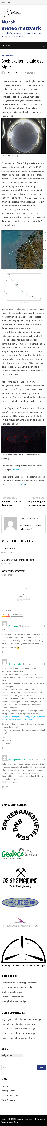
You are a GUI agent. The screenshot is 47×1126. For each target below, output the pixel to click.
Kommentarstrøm (10, 1095)
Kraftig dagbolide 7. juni (12, 991)
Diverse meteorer (10, 548)
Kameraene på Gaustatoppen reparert (19, 982)
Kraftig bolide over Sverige (13, 1001)
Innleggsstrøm (8, 1090)
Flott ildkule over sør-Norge (28, 1019)
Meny (8, 45)
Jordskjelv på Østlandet (12, 996)
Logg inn (5, 1086)
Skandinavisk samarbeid (13, 571)
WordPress (6, 1122)
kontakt (21, 484)
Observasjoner (8, 56)
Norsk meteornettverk (21, 25)
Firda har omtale (21, 469)
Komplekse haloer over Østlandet (17, 987)
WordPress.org (8, 1100)
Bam (16, 1122)
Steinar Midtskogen (15, 73)
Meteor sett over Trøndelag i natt (17, 559)
